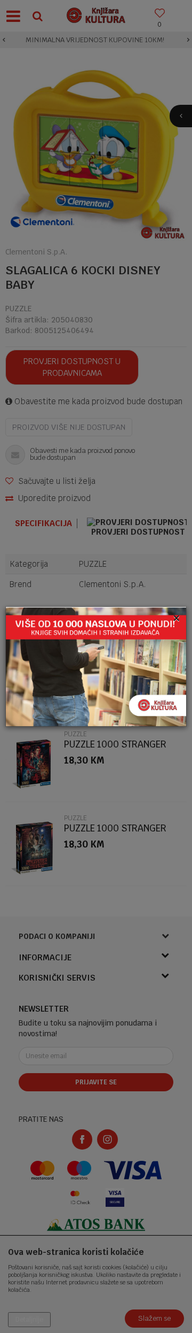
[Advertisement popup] (96, 666)
